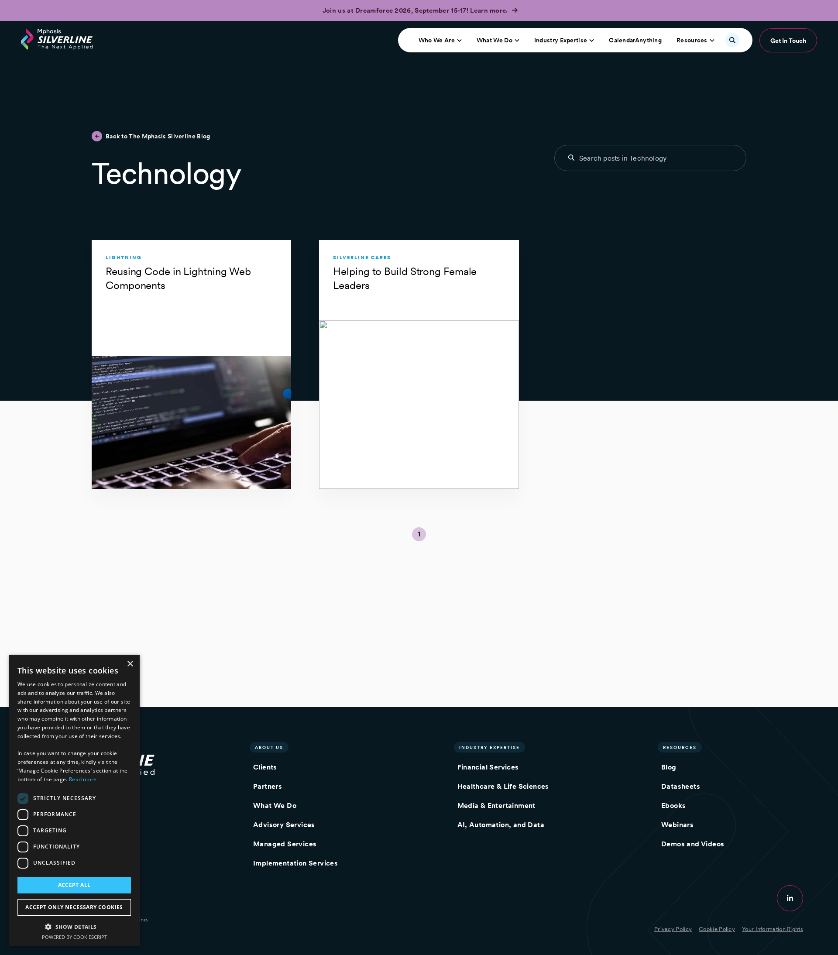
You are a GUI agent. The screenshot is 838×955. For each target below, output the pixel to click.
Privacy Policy (673, 929)
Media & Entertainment (496, 805)
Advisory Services (284, 825)
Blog (669, 767)
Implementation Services (295, 863)
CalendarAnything (635, 40)
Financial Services (488, 767)
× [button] (130, 664)
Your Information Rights (772, 929)
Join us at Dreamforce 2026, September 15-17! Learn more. (416, 10)
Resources (692, 40)
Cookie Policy (717, 929)
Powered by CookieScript (74, 937)
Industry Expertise (560, 40)
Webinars (677, 825)
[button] (74, 926)
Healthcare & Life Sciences (503, 786)
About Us (269, 747)
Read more (83, 779)
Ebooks (673, 805)
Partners (267, 786)
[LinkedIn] (790, 898)
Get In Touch (788, 40)
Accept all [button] (74, 885)
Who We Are (437, 40)
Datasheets (680, 786)
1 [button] (419, 534)
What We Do (494, 40)
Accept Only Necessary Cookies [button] (74, 907)
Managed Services (284, 844)
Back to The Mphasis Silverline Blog (158, 136)
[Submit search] (571, 157)
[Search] (732, 40)
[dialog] (74, 800)
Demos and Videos (692, 844)
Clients (265, 767)
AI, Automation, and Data (501, 825)
